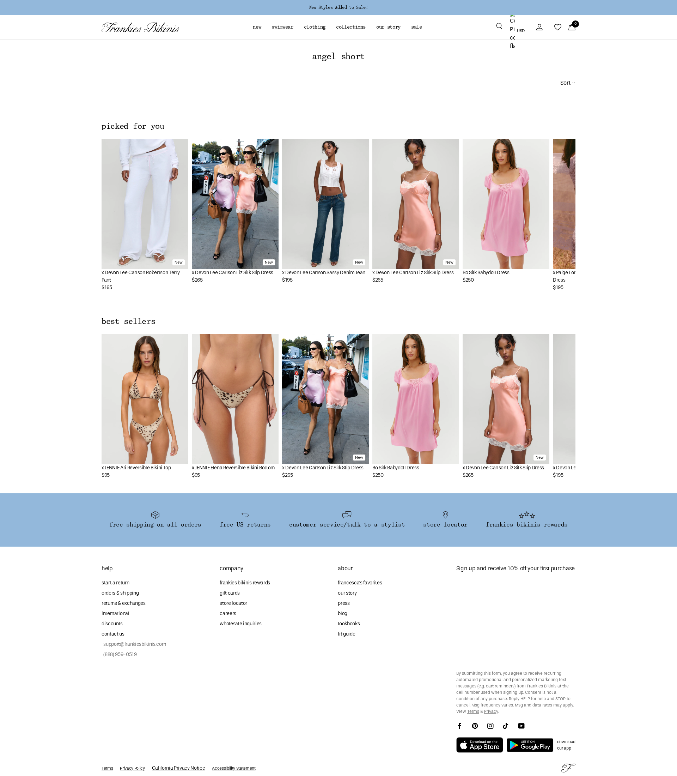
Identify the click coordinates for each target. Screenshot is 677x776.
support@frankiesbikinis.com (134, 644)
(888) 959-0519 (119, 654)
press (343, 603)
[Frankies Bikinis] (140, 27)
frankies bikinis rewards (245, 583)
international (115, 613)
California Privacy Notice (178, 768)
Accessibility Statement (233, 768)
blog (342, 613)
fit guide (346, 634)
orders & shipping (120, 593)
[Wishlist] (557, 27)
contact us (113, 634)
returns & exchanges (124, 603)
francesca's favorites (360, 583)
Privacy (491, 711)
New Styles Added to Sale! (338, 7)
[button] (499, 27)
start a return (115, 583)
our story (347, 593)
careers (228, 613)
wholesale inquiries (241, 624)
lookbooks (349, 624)
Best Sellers (128, 321)
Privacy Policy (132, 768)
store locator (233, 603)
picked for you (133, 126)
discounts (112, 624)
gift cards (230, 593)
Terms (473, 711)
